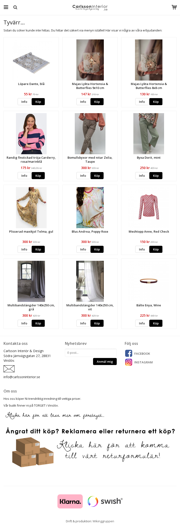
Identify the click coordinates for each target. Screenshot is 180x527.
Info (24, 102)
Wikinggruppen (103, 521)
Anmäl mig (105, 361)
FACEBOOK (142, 353)
